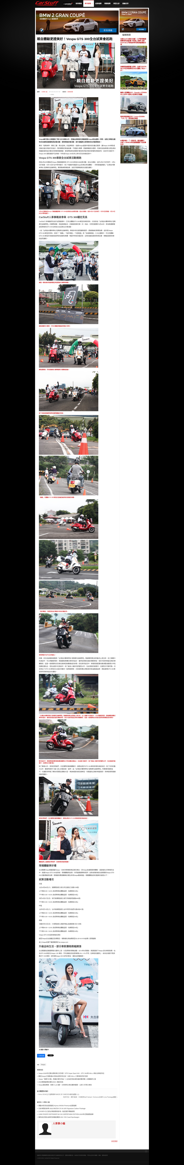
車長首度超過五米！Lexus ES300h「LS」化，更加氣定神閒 (132, 117)
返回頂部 (114, 1141)
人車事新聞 (70, 92)
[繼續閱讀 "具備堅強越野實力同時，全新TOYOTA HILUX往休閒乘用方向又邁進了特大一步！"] (133, 81)
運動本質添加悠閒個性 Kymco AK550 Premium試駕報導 (57, 1106)
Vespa (43, 1064)
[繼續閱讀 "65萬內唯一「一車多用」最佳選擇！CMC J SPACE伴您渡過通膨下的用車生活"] (133, 155)
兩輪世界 (125, 3)
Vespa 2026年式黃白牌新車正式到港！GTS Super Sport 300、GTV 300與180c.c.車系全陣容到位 (71, 1073)
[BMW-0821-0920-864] (77, 22)
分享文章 (41, 1056)
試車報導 (98, 3)
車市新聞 (88, 3)
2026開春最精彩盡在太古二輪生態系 (50, 1082)
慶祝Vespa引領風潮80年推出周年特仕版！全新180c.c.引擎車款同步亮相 (63, 1076)
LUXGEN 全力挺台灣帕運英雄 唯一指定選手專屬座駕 (56, 1111)
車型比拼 (116, 3)
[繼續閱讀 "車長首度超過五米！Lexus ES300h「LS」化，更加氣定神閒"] (133, 129)
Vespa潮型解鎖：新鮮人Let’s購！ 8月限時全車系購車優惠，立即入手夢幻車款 (65, 1085)
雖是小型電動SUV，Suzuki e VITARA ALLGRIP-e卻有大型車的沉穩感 (133, 93)
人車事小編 (44, 92)
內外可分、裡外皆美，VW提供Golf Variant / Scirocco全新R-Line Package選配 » (90, 1097)
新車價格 (79, 3)
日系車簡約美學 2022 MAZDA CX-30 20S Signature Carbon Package (61, 1109)
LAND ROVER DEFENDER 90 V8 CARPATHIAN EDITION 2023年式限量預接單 (65, 1114)
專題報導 (107, 3)
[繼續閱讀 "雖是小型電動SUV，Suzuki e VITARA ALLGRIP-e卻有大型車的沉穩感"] (133, 105)
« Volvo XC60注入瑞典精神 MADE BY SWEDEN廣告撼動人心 (58, 1094)
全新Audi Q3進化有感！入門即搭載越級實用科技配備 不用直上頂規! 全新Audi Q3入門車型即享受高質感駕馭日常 (133, 41)
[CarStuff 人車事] (47, 1)
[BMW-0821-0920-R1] (134, 20)
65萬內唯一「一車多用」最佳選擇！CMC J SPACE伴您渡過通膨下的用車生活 (133, 142)
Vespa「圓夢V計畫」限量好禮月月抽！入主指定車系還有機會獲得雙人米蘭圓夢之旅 (67, 1079)
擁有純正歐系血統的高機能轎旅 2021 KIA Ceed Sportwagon (58, 1117)
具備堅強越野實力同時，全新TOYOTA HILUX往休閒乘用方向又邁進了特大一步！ (133, 68)
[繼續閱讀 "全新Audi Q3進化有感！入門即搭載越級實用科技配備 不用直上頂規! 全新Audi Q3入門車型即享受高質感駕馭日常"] (133, 55)
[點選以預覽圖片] (76, 65)
